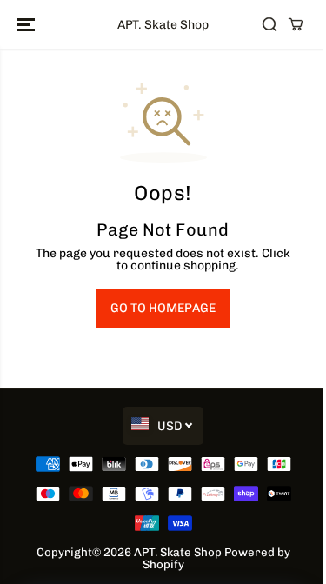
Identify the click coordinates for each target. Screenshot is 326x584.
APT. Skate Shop (178, 552)
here (100, 265)
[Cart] (296, 24)
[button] (27, 24)
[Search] (269, 24)
